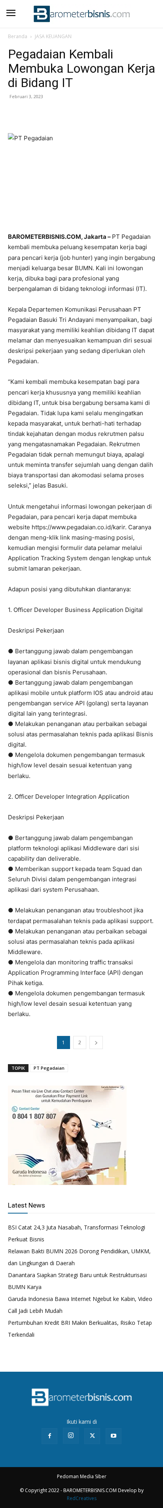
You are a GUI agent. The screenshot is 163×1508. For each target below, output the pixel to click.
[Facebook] (16, 114)
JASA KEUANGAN (53, 36)
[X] (34, 114)
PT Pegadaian (49, 1068)
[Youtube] (113, 1436)
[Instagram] (71, 1436)
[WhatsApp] (52, 114)
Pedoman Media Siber (81, 1476)
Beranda (17, 36)
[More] (71, 114)
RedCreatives (82, 1498)
